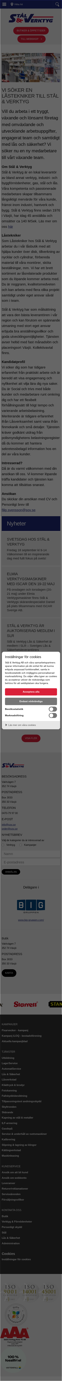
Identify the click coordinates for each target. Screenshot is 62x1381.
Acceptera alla (31, 691)
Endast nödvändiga (31, 701)
